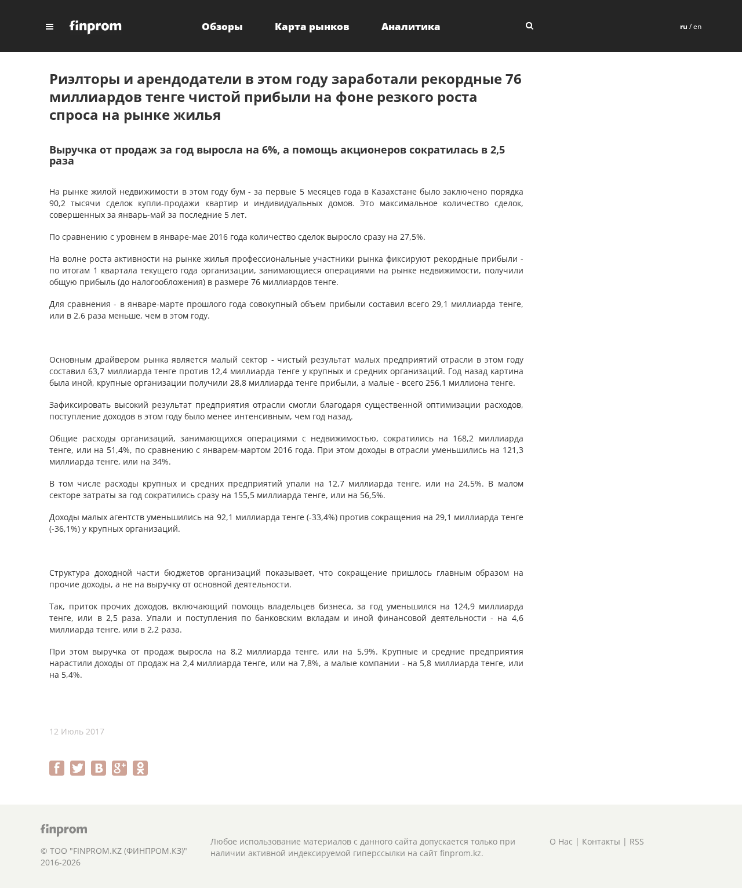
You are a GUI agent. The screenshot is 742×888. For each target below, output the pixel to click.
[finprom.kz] (96, 26)
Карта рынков (312, 26)
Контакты (601, 841)
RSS (637, 841)
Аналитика (411, 26)
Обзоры (222, 26)
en (697, 26)
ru (684, 26)
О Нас (561, 841)
